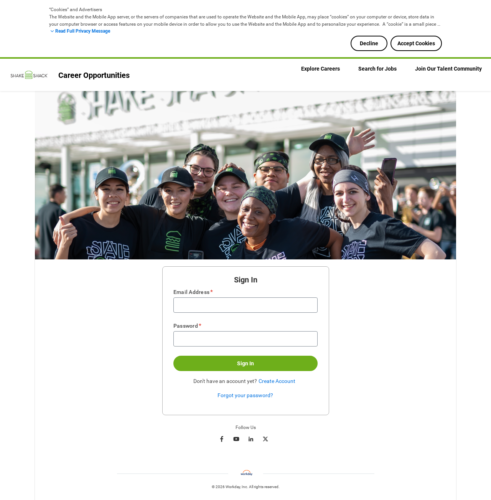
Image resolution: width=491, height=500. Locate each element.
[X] (265, 439)
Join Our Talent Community (448, 69)
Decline (369, 43)
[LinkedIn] (251, 439)
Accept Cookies (416, 43)
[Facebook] (221, 439)
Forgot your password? (245, 395)
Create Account (277, 381)
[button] (245, 363)
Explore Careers (320, 69)
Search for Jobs (377, 69)
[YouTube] (236, 439)
